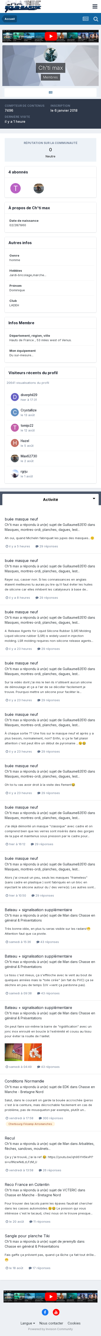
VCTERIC (70, 1190)
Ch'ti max (12, 525)
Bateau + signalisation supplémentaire (38, 909)
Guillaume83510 (75, 525)
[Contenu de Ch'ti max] (50, 92)
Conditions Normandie (24, 1081)
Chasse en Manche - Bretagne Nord (33, 1195)
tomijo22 (27, 425)
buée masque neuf (21, 519)
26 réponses (51, 1170)
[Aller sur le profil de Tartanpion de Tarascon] (15, 188)
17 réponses (41, 1268)
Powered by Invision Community (50, 1329)
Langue (27, 1323)
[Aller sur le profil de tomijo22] (15, 428)
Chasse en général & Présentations (32, 1246)
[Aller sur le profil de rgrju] (15, 474)
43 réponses (49, 942)
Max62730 (29, 456)
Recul (10, 1138)
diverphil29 (29, 395)
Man (66, 915)
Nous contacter (51, 1323)
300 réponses (52, 1118)
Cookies (74, 1323)
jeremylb (69, 1241)
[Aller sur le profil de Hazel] (15, 443)
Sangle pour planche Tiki (27, 1236)
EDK (66, 1087)
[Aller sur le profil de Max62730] (39, 188)
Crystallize (29, 410)
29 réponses (48, 546)
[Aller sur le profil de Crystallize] (15, 412)
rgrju (24, 471)
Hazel (25, 441)
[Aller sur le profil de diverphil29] (15, 397)
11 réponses (41, 1221)
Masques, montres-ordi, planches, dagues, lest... (42, 530)
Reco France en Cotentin (27, 1184)
